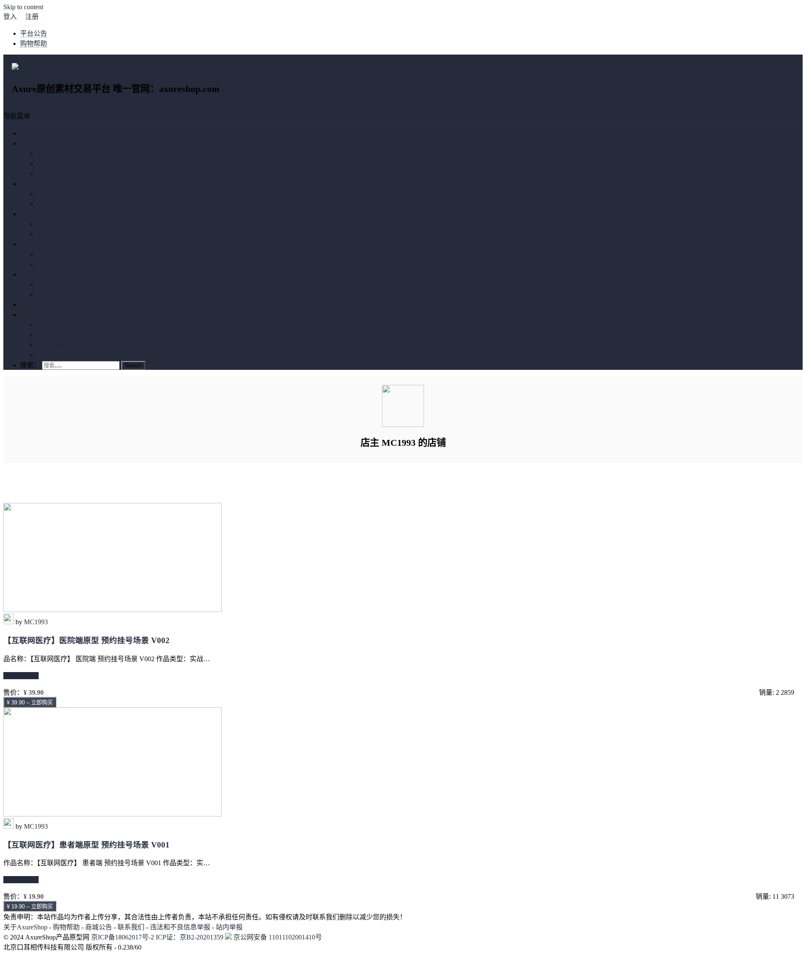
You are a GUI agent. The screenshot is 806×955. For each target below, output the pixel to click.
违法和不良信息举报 (180, 927)
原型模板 (33, 213)
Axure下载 (35, 314)
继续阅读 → (21, 675)
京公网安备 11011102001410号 (277, 937)
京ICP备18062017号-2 (122, 937)
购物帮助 (33, 43)
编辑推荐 (50, 153)
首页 (27, 133)
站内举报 (229, 927)
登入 (10, 16)
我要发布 (33, 304)
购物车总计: (256, 89)
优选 (27, 143)
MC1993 (36, 621)
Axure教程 (52, 344)
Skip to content (23, 6)
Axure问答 (52, 354)
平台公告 (33, 33)
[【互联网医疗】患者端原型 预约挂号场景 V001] (112, 814)
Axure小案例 (38, 274)
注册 (32, 16)
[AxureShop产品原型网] (47, 68)
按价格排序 (54, 163)
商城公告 (98, 927)
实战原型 (33, 244)
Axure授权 (52, 324)
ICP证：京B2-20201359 (190, 937)
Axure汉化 (52, 334)
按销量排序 (54, 173)
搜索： (30, 365)
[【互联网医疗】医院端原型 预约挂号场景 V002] (112, 609)
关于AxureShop (25, 927)
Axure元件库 (38, 183)
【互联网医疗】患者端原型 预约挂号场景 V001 (86, 844)
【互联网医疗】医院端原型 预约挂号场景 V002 (86, 640)
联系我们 (131, 927)
